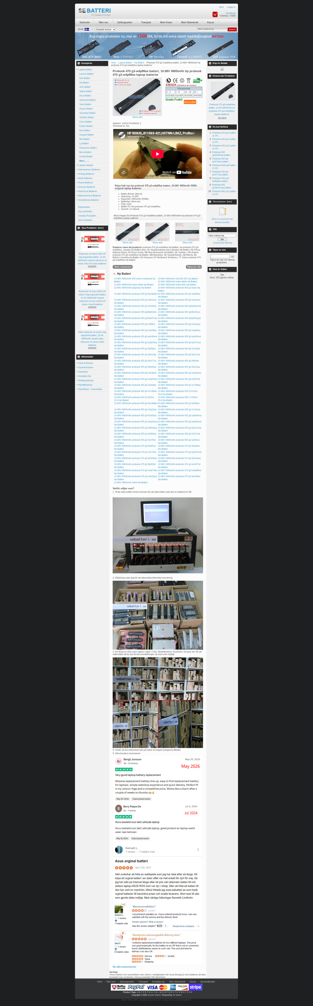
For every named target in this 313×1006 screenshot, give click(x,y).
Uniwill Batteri (85, 156)
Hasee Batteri (85, 108)
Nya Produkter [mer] (92, 228)
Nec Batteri (84, 130)
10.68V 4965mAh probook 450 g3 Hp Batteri (136, 294)
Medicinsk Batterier (87, 191)
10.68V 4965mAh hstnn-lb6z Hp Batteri (177, 284)
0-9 (190, 992)
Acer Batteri (84, 87)
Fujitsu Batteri (85, 126)
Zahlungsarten (124, 22)
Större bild (127, 242)
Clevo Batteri (85, 121)
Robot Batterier (85, 182)
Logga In (231, 7)
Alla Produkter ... (86, 220)
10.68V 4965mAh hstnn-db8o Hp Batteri (133, 284)
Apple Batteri (85, 91)
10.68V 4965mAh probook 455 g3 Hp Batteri (136, 403)
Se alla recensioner (124, 966)
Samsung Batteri (87, 100)
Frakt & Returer (85, 363)
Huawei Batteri (86, 135)
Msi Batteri (84, 139)
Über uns (103, 22)
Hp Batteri (83, 82)
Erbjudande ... (85, 207)
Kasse (210, 22)
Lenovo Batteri (86, 74)
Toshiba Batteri (86, 117)
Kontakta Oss (84, 376)
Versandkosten (207, 981)
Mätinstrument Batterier (89, 195)
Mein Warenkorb (189, 22)
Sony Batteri (84, 104)
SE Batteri (177, 995)
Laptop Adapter (85, 165)
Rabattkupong (85, 385)
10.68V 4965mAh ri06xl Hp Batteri (131, 482)
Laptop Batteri (125, 62)
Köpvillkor (83, 372)
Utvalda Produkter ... (88, 216)
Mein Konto (166, 22)
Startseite (85, 22)
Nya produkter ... (86, 211)
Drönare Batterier (86, 187)
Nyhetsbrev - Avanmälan (90, 389)
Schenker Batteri (87, 113)
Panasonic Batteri (87, 148)
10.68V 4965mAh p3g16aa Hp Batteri (132, 287)
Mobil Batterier (85, 178)
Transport (146, 22)
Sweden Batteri (154, 995)
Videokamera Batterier (89, 169)
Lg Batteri (83, 143)
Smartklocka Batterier (88, 200)
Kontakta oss (158, 981)
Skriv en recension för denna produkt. (222, 221)
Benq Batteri (84, 152)
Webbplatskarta (86, 380)
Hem (221, 7)
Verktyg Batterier (86, 174)
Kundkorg (231, 13)
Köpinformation (85, 367)
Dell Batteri (84, 78)
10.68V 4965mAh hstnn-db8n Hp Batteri (177, 281)
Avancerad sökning (222, 243)
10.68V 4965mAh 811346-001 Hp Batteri (178, 278)
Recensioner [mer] (222, 201)
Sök (215, 229)
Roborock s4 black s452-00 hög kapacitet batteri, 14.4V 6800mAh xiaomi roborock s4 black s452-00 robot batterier (92, 259)
